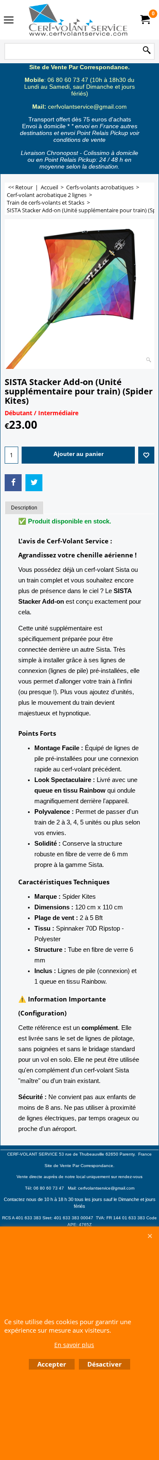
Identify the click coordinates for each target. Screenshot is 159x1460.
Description (24, 508)
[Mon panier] (144, 19)
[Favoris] (146, 455)
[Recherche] (147, 50)
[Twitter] (33, 482)
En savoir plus (74, 1345)
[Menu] (9, 20)
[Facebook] (13, 482)
